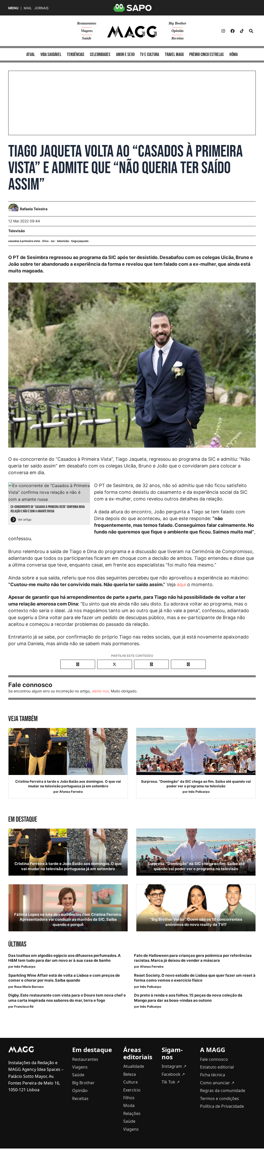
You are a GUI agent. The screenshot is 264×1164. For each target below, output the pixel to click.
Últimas (17, 944)
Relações (132, 1113)
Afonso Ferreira (71, 792)
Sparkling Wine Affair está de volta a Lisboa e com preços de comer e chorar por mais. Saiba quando (64, 978)
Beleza (129, 1074)
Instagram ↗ (174, 1066)
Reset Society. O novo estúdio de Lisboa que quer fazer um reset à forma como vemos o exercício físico (194, 978)
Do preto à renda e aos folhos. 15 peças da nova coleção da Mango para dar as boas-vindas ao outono (188, 998)
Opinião (177, 31)
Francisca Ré (24, 1006)
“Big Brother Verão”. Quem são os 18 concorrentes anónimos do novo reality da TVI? (196, 922)
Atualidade (133, 1066)
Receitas (177, 38)
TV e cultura (149, 54)
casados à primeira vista (24, 241)
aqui (181, 584)
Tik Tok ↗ (171, 1082)
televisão (63, 241)
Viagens (87, 31)
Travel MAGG (174, 54)
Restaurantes (86, 23)
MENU (13, 8)
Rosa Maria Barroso (29, 987)
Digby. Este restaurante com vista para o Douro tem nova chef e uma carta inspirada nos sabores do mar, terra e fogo (67, 998)
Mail (28, 8)
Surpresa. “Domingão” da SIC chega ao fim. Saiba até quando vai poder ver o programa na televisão (196, 783)
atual (30, 54)
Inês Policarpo (199, 792)
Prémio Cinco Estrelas (206, 54)
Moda (129, 1105)
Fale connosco (214, 1059)
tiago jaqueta (79, 241)
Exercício (132, 1090)
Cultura (130, 1082)
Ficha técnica (212, 1075)
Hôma (233, 54)
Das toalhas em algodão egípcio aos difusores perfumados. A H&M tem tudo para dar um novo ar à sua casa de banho (64, 958)
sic (53, 241)
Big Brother (177, 23)
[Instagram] (223, 31)
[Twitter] (241, 31)
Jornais (41, 8)
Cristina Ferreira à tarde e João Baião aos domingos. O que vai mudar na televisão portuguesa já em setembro (68, 783)
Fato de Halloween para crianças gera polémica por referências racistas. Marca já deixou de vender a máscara (193, 958)
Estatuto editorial (217, 1067)
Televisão (16, 231)
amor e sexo (125, 54)
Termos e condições (219, 1098)
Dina (45, 241)
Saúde (86, 38)
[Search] (251, 31)
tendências (75, 54)
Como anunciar (217, 1083)
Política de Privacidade (222, 1106)
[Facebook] (232, 31)
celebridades (100, 54)
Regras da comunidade (222, 1090)
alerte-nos (100, 691)
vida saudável (50, 54)
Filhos (129, 1098)
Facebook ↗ (173, 1074)
